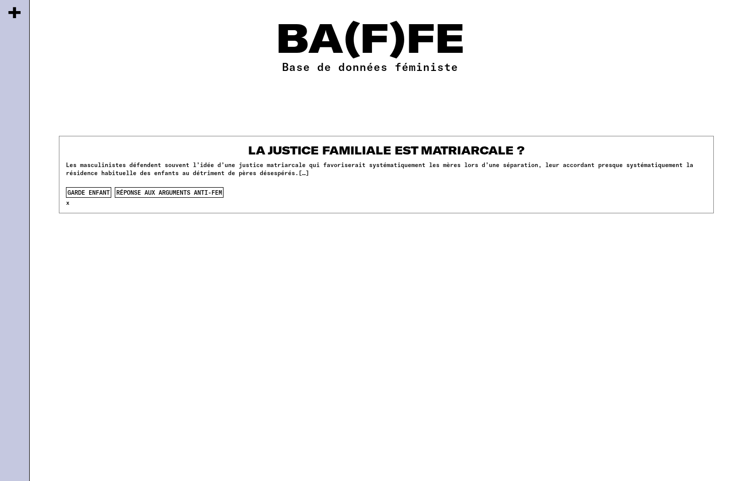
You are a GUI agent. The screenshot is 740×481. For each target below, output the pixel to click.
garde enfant (88, 192)
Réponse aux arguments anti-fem (169, 192)
